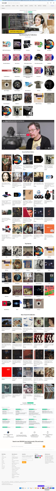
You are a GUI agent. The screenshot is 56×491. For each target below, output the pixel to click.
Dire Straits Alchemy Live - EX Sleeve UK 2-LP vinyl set (17, 329)
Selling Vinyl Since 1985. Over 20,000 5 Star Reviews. (28, 10)
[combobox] (27, 3)
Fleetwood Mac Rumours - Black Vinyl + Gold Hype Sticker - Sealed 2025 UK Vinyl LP (49, 167)
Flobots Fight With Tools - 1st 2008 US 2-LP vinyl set (48, 379)
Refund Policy (14, 466)
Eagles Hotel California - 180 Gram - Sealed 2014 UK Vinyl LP (39, 184)
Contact (3, 8)
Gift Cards (13, 465)
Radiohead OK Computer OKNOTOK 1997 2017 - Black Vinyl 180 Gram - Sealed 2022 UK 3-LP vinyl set (38, 202)
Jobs (12, 459)
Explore (26, 5)
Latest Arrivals (7, 5)
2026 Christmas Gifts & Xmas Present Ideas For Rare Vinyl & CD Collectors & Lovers (13, 482)
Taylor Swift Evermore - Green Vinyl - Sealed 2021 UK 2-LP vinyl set (6, 219)
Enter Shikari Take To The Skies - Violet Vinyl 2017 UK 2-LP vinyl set (6, 344)
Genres (13, 5)
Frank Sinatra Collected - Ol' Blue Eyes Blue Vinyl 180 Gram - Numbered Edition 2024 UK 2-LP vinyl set (17, 202)
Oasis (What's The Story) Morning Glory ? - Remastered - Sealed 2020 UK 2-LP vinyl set (17, 185)
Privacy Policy (14, 471)
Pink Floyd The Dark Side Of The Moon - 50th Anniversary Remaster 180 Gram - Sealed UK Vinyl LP (6, 202)
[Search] (48, 3)
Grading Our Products (15, 469)
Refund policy (11, 481)
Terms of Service (14, 470)
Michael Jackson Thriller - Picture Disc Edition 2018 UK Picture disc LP (28, 236)
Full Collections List (16, 481)
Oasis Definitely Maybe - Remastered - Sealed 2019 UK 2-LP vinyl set (16, 236)
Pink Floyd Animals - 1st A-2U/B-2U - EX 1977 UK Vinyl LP (27, 344)
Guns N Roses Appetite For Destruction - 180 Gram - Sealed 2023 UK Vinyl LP (17, 361)
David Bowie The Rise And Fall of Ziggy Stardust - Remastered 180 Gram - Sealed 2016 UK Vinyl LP (16, 220)
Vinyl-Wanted (11, 436)
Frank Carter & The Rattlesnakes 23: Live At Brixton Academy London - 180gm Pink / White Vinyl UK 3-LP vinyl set (38, 362)
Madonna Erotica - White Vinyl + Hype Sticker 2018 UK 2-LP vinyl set (28, 329)
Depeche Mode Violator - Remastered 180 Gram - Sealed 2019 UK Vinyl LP (48, 219)
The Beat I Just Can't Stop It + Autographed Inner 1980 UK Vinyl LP (49, 344)
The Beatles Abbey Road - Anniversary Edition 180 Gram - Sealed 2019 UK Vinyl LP (27, 185)
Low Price (31, 5)
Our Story (44, 5)
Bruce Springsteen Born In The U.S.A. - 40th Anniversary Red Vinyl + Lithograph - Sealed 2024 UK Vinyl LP (7, 237)
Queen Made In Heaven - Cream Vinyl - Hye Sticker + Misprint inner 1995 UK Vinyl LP (38, 380)
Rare (17, 5)
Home (3, 5)
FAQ (25, 482)
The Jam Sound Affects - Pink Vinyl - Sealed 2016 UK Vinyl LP (27, 395)
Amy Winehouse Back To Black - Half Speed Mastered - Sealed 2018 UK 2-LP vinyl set (28, 167)
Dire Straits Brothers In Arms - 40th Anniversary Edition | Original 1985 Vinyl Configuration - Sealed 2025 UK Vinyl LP (49, 185)
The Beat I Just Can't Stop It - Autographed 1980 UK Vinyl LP (38, 344)
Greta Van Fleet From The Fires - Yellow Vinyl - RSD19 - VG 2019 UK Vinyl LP (6, 361)
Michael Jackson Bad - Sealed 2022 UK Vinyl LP (48, 201)
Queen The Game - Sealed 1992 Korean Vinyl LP (17, 395)
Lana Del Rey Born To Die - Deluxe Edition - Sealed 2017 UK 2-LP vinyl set (39, 236)
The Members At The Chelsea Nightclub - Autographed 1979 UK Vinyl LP (38, 396)
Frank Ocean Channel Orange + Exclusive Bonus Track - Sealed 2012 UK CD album (49, 236)
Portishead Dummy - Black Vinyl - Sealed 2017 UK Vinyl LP (38, 219)
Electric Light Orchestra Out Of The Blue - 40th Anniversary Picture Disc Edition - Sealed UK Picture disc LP (17, 167)
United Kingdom (48, 486)
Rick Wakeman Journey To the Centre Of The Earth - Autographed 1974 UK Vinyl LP (27, 380)
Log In (53, 5)
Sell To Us (39, 5)
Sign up (24, 462)
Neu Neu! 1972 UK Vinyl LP (6, 378)
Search (3, 481)
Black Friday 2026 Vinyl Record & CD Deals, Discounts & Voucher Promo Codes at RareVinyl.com (32, 481)
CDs (35, 5)
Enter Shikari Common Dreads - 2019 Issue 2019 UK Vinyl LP (38, 329)
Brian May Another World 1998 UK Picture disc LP (6, 329)
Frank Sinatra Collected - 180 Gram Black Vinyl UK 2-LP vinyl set (38, 166)
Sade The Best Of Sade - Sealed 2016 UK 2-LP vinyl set (6, 184)
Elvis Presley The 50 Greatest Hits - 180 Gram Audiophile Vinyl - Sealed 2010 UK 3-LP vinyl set (27, 220)
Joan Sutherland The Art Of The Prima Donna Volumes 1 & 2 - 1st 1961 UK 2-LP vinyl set (17, 345)
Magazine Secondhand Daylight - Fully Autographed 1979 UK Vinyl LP (7, 395)
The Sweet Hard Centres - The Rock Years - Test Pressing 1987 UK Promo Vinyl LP (48, 362)
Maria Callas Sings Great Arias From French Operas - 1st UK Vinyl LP (49, 329)
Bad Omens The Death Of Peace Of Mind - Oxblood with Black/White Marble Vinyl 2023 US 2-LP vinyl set (28, 362)
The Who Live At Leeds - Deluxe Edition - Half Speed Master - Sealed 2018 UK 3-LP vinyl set (28, 202)
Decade (21, 5)
